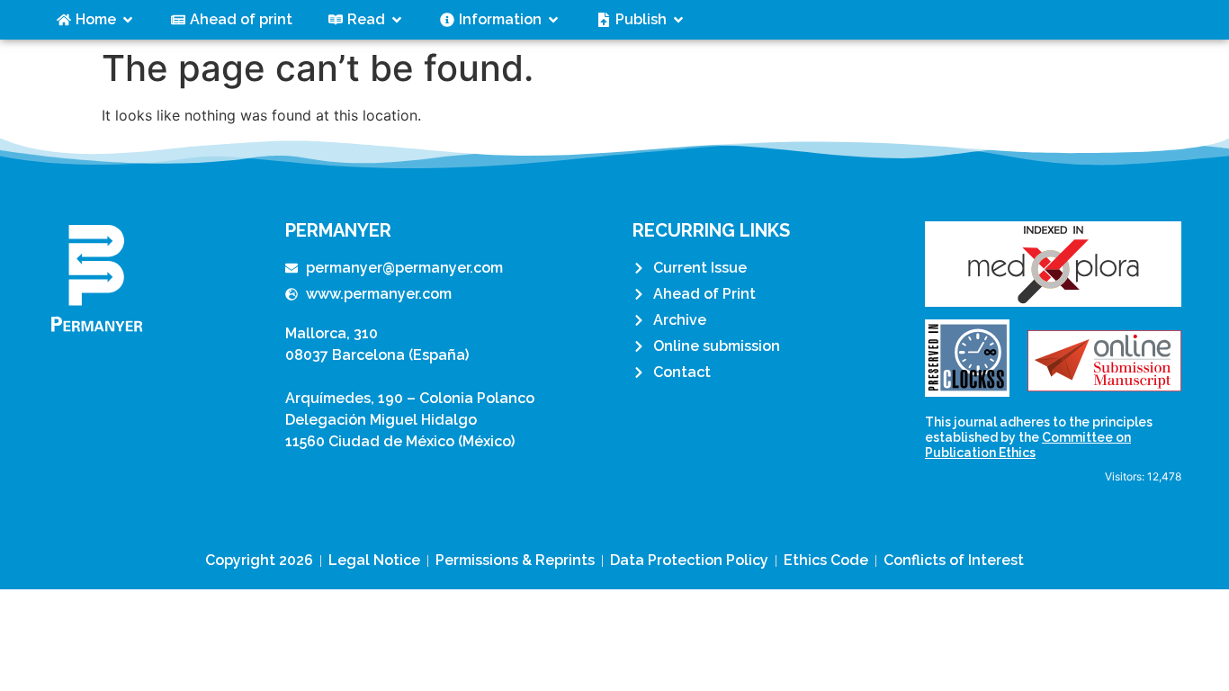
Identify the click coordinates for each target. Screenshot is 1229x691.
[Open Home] (128, 20)
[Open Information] (553, 20)
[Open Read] (397, 20)
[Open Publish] (678, 20)
